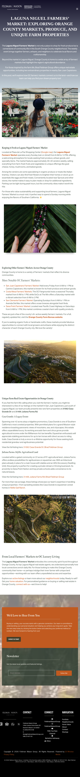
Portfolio (65, 719)
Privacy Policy (9, 754)
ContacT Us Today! (13, 639)
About (64, 727)
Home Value (66, 724)
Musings (65, 732)
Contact (65, 729)
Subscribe (64, 673)
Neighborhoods (67, 722)
